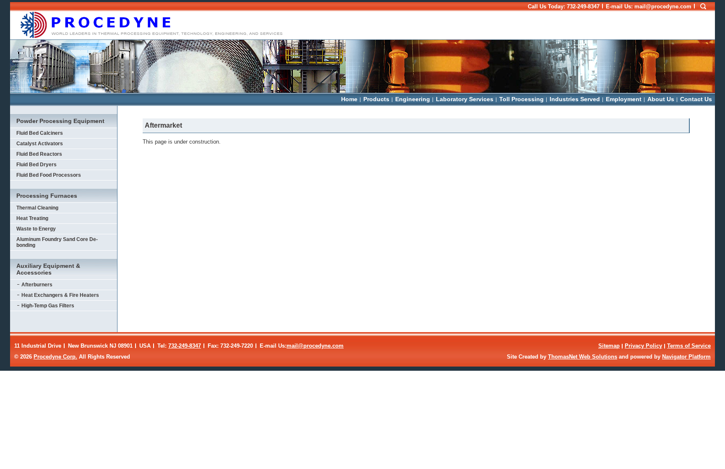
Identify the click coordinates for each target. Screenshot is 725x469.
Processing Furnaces (46, 195)
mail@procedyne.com (315, 346)
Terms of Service (689, 346)
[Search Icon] (703, 7)
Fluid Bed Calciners (39, 133)
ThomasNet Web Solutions (582, 357)
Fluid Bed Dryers (36, 165)
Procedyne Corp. (55, 357)
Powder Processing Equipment (60, 121)
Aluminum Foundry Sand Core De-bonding (57, 242)
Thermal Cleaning (37, 208)
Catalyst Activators (39, 144)
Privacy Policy (643, 346)
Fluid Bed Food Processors (48, 175)
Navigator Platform (686, 357)
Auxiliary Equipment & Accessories (48, 269)
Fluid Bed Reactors (39, 154)
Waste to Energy (36, 229)
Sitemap (609, 346)
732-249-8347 (583, 6)
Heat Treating (32, 218)
